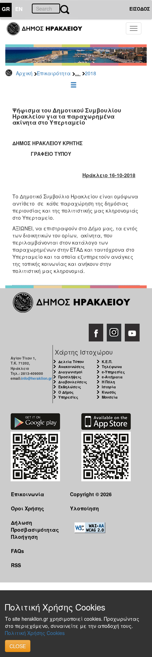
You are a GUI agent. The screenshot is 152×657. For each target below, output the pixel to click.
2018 (90, 73)
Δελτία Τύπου (71, 361)
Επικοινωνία (27, 494)
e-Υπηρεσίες (113, 371)
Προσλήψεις (69, 376)
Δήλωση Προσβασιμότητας (35, 526)
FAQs (17, 550)
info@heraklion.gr (36, 378)
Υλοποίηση (84, 508)
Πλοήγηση (24, 536)
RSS (16, 565)
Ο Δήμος (66, 392)
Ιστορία (109, 386)
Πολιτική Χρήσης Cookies (35, 632)
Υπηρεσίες (68, 397)
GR (6, 9)
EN (19, 9)
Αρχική (24, 73)
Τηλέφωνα (112, 366)
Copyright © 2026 (91, 494)
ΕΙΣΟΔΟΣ (139, 8)
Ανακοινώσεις (71, 366)
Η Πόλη (108, 381)
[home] (48, 32)
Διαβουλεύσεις (72, 381)
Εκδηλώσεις (69, 386)
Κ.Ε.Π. (107, 361)
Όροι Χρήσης (27, 508)
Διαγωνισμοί (70, 371)
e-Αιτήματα (112, 376)
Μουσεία (110, 397)
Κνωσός (109, 392)
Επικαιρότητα (54, 73)
